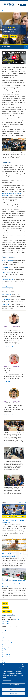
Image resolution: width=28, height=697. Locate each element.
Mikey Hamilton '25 (7, 260)
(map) (17, 619)
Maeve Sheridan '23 (7, 287)
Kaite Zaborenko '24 (7, 267)
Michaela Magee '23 (7, 279)
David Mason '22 (6, 294)
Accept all (13, 693)
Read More (8, 347)
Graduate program (6, 646)
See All (22, 502)
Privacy (3, 658)
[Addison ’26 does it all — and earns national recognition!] (14, 551)
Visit (5, 37)
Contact (4, 633)
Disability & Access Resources (9, 642)
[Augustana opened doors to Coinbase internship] (14, 581)
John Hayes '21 (6, 299)
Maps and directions (6, 654)
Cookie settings (13, 684)
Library (3, 650)
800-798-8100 (6, 621)
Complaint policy (6, 640)
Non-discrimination (6, 656)
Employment (5, 644)
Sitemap (4, 660)
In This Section (6, 46)
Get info (6, 611)
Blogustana (4, 637)
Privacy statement (7, 680)
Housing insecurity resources (9, 649)
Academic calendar (6, 635)
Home (3, 10)
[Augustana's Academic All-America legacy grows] (14, 517)
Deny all (13, 689)
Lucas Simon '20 (6, 304)
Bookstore (4, 638)
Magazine (4, 652)
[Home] (7, 4)
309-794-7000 (6, 623)
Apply (13, 37)
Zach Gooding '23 (7, 272)
